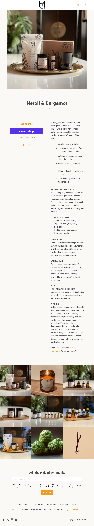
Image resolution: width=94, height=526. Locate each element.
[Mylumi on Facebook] (3, 519)
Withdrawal (76, 510)
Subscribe (47, 492)
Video (74, 504)
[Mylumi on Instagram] (12, 519)
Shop (26, 504)
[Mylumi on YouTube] (16, 519)
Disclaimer (36, 510)
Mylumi (83, 520)
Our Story (64, 504)
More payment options (26, 137)
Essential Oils (38, 504)
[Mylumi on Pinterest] (8, 519)
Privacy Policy (45, 487)
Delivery (24, 510)
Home (19, 504)
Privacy (47, 510)
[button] (87, 4)
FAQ (66, 510)
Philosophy (52, 504)
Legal (15, 510)
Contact (58, 510)
